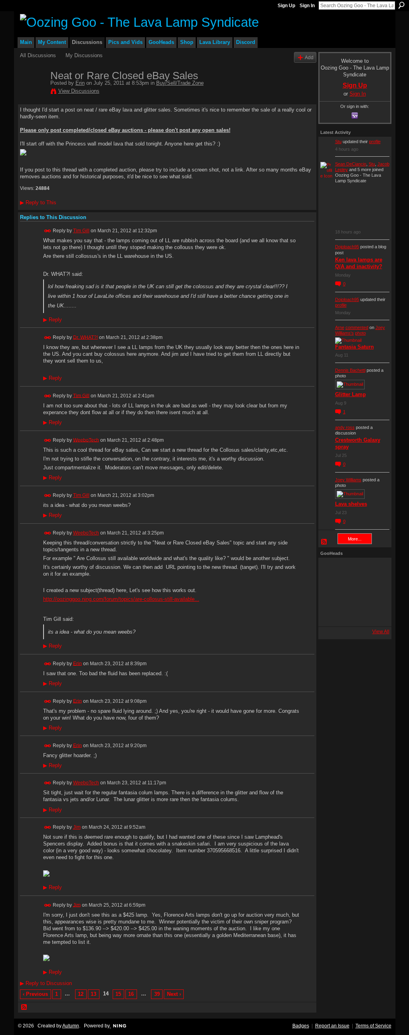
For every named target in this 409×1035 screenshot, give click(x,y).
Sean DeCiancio (350, 164)
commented (356, 327)
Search (401, 5)
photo (360, 333)
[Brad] (374, 592)
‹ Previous (35, 994)
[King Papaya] (331, 570)
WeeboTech (86, 440)
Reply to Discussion (46, 983)
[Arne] (352, 613)
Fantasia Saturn (354, 347)
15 (118, 994)
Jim (77, 827)
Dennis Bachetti (350, 370)
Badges (300, 1026)
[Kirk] (352, 592)
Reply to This (38, 202)
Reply (52, 320)
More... (354, 538)
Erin (80, 83)
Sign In (307, 5)
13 (93, 994)
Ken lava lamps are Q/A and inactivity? (358, 263)
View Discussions (78, 91)
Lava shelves (351, 504)
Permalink (48, 231)
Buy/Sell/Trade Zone (180, 83)
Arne (339, 327)
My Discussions (84, 55)
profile (375, 141)
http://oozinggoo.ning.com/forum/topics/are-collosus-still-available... (121, 599)
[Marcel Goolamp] (374, 613)
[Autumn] (331, 613)
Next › (174, 994)
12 (80, 994)
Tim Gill (81, 230)
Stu (338, 141)
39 (157, 994)
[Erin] (33, 92)
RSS (24, 1007)
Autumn (70, 1026)
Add (309, 57)
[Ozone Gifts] (374, 570)
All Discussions (38, 55)
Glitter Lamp (350, 394)
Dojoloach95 (347, 246)
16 (131, 994)
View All (380, 631)
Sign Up (286, 5)
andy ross (345, 427)
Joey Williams (348, 479)
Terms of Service (373, 1026)
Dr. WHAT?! (85, 337)
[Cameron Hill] (352, 570)
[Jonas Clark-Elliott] (331, 592)
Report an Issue (332, 1026)
